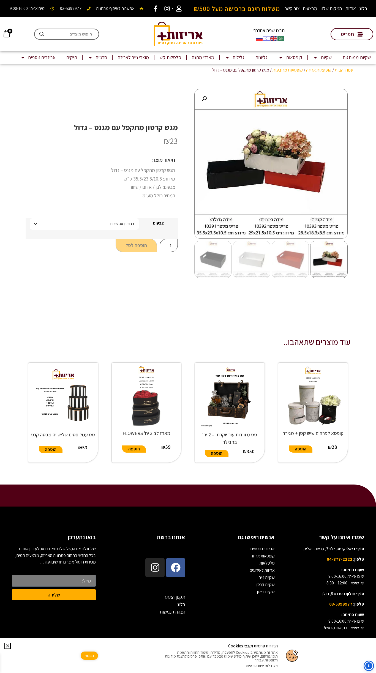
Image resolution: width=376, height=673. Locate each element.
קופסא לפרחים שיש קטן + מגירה (313, 433)
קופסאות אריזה (318, 70)
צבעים (158, 223)
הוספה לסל (136, 245)
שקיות (326, 57)
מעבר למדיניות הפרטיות (262, 666)
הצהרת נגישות (172, 612)
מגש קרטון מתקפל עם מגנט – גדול (126, 127)
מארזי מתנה (203, 57)
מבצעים (310, 8)
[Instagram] (155, 567)
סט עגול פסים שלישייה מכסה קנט (63, 434)
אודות (350, 8)
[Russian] (259, 38)
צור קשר (292, 8)
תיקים (71, 57)
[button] (204, 99)
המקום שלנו (331, 8)
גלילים (238, 57)
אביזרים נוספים (42, 57)
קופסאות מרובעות (288, 70)
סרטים (101, 57)
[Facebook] (175, 567)
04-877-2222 (339, 559)
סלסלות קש (170, 57)
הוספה (300, 449)
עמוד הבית (344, 70)
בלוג (363, 8)
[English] (273, 38)
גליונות (261, 57)
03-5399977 (340, 604)
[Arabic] (281, 38)
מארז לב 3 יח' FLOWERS (146, 433)
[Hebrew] (266, 38)
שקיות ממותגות (356, 57)
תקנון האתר (174, 597)
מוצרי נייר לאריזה (133, 57)
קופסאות (294, 57)
